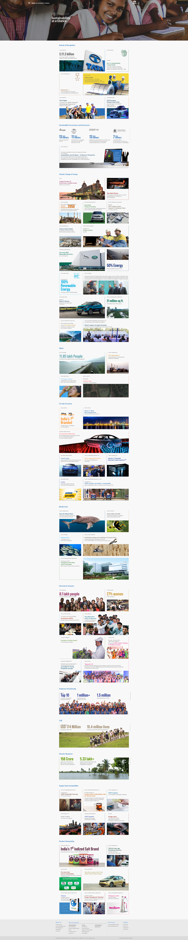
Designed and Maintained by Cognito (125, 938)
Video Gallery (126, 927)
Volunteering (84, 926)
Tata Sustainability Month (113, 926)
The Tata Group (59, 924)
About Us (58, 922)
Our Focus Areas (74, 922)
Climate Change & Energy (74, 928)
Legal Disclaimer (82, 938)
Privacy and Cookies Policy (90, 938)
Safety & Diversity (85, 931)
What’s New (125, 924)
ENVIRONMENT (72, 925)
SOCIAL (83, 925)
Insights (125, 922)
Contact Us (58, 931)
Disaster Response (85, 928)
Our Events (111, 922)
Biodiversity (71, 933)
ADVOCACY (98, 926)
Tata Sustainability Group (60, 926)
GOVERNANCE (98, 925)
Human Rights (84, 933)
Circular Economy (72, 931)
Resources (125, 926)
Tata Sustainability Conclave (113, 924)
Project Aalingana (72, 926)
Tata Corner (125, 929)
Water (70, 929)
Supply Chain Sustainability (87, 929)
